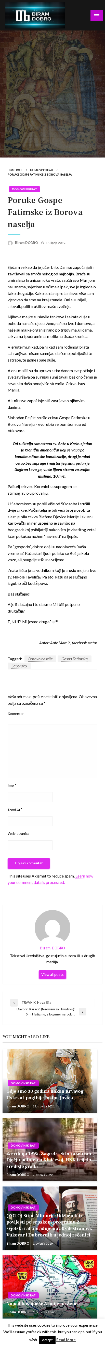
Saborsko (19, 665)
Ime (12, 785)
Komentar (16, 713)
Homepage (15, 169)
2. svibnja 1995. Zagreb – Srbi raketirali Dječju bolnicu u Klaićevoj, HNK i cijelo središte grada (48, 1160)
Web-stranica (18, 833)
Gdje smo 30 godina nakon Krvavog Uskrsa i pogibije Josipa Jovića (45, 1094)
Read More (66, 1339)
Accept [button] (47, 1340)
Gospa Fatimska (74, 658)
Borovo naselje (40, 658)
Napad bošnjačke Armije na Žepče (43, 1304)
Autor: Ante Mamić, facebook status (68, 642)
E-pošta (15, 809)
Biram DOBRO (27, 243)
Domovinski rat (42, 169)
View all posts (52, 974)
